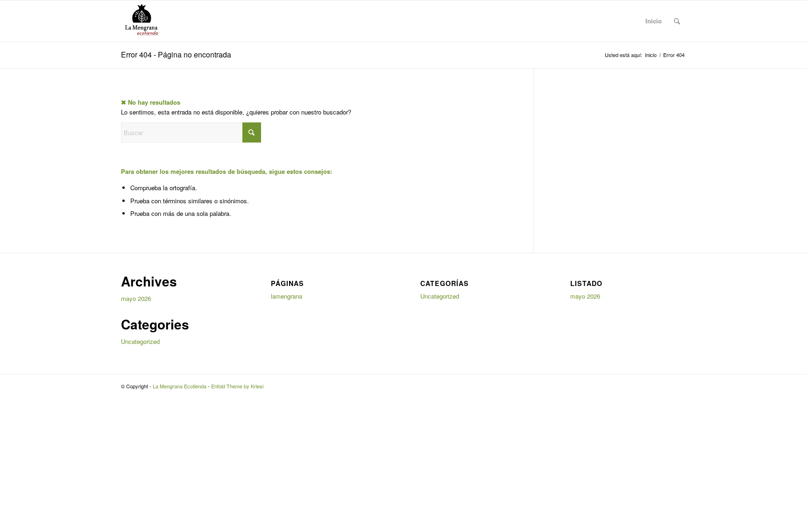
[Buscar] (677, 21)
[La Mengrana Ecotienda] (141, 21)
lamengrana (286, 296)
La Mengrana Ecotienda (179, 386)
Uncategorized (140, 341)
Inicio (653, 20)
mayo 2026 (136, 298)
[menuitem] (677, 21)
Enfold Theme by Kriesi (237, 386)
